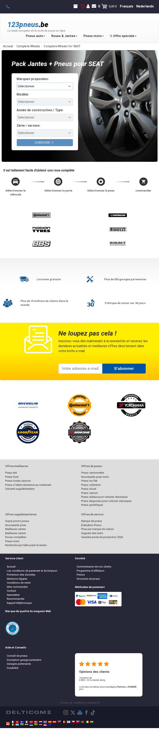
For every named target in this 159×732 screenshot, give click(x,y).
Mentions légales (17, 578)
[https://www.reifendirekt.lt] (35, 725)
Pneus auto (34, 36)
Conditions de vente (19, 582)
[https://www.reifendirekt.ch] (17, 722)
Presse (81, 574)
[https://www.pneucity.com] (82, 722)
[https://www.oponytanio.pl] (8, 725)
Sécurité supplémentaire (19, 488)
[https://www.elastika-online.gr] (17, 725)
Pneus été (11, 472)
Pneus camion (89, 492)
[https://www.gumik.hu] (91, 722)
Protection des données (21, 574)
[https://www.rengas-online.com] (68, 722)
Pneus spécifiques (92, 504)
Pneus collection (91, 484)
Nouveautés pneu (15, 525)
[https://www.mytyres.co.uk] (45, 722)
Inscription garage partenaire (24, 659)
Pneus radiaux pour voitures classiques (104, 496)
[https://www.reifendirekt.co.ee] (31, 725)
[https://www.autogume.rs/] (45, 725)
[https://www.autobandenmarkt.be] (63, 722)
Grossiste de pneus (88, 578)
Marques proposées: (33, 79)
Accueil (11, 566)
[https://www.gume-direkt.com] (59, 722)
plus (81, 689)
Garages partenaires (19, 663)
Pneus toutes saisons (18, 480)
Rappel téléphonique (19, 602)
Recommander (15, 598)
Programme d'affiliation (90, 570)
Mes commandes (17, 586)
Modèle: (23, 94)
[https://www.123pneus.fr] (12, 722)
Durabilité (12, 667)
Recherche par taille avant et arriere (26, 545)
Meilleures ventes (15, 529)
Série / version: (28, 126)
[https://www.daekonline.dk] (35, 722)
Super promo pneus (17, 521)
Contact (11, 590)
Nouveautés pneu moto (95, 476)
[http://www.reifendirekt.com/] (50, 725)
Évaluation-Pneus (91, 525)
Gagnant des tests (92, 533)
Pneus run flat (89, 480)
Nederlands (145, 6)
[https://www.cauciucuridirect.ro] (12, 725)
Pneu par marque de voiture (97, 529)
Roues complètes (15, 537)
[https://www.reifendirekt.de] (8, 722)
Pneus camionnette (92, 472)
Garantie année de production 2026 (102, 537)
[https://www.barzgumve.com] (22, 725)
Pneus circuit (88, 488)
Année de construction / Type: (40, 110)
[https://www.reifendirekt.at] (54, 722)
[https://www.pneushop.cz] (73, 722)
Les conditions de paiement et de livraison (32, 570)
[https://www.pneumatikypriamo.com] (78, 722)
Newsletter (13, 594)
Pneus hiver (12, 476)
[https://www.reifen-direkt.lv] (40, 725)
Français (126, 6)
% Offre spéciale (122, 36)
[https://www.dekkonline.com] (31, 722)
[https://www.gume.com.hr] (26, 725)
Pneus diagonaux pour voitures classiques (106, 501)
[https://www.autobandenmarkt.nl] (40, 722)
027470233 (10, 6)
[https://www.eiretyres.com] (87, 722)
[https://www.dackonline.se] (22, 722)
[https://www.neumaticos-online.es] (50, 722)
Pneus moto (92, 36)
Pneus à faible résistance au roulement (28, 484)
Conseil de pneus (17, 655)
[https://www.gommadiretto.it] (26, 722)
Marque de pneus (91, 521)
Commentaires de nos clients (94, 566)
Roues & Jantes (63, 36)
